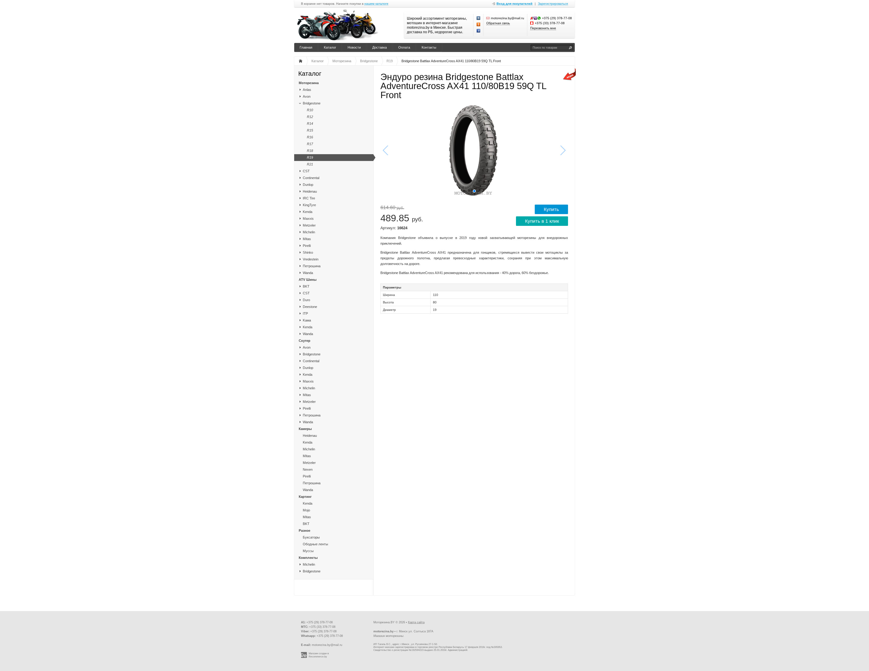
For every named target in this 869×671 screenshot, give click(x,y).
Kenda (307, 212)
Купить (551, 209)
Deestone (310, 307)
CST (306, 171)
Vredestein (310, 259)
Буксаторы (311, 537)
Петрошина (311, 266)
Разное (304, 530)
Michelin (309, 232)
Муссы (308, 551)
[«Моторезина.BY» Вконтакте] (479, 18)
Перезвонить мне (543, 28)
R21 (310, 164)
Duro (306, 300)
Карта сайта (416, 622)
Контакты (429, 47)
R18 (310, 151)
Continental (311, 178)
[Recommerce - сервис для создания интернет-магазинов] (304, 657)
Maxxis (308, 218)
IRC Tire (309, 198)
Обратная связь (498, 23)
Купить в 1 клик (542, 221)
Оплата (404, 47)
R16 (310, 137)
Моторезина (309, 83)
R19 (310, 157)
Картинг (305, 497)
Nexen (308, 469)
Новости (354, 47)
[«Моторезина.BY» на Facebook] (479, 31)
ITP (305, 313)
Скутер (304, 341)
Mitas (307, 239)
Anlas (307, 90)
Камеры (305, 429)
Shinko (308, 252)
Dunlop (308, 185)
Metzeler (309, 225)
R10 (310, 110)
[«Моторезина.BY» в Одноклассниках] (479, 25)
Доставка (379, 47)
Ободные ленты (315, 544)
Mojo (306, 510)
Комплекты (308, 558)
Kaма (307, 320)
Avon (306, 96)
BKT (306, 286)
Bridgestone (311, 103)
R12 (310, 117)
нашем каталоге (376, 3)
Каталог (330, 47)
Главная (306, 47)
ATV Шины (308, 279)
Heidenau (310, 191)
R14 (310, 123)
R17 (310, 144)
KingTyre (309, 205)
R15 (310, 130)
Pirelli (307, 246)
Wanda (308, 273)
